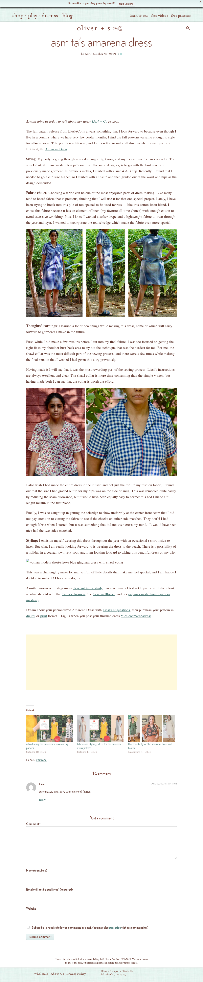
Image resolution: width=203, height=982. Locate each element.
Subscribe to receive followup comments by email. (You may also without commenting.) (90, 927)
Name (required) (36, 870)
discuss (50, 15)
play (32, 15)
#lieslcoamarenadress (136, 615)
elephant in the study (87, 588)
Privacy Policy (76, 974)
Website (31, 908)
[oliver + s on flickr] (161, 973)
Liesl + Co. (95, 973)
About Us (57, 974)
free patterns (181, 15)
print (43, 615)
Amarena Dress (56, 149)
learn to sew (139, 15)
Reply (42, 800)
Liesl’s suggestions (116, 609)
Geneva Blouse (104, 593)
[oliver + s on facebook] (168, 973)
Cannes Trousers (73, 593)
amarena (41, 760)
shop (17, 15)
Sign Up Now (126, 3)
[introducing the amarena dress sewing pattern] (49, 728)
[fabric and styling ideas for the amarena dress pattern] (100, 728)
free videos (159, 15)
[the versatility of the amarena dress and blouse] (151, 728)
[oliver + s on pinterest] (154, 973)
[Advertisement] (101, 88)
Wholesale (41, 974)
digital (30, 615)
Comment (33, 824)
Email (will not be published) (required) (49, 889)
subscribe (115, 927)
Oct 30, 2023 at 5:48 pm (164, 783)
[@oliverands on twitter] (174, 973)
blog (67, 15)
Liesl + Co (100, 121)
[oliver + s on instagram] (181, 973)
